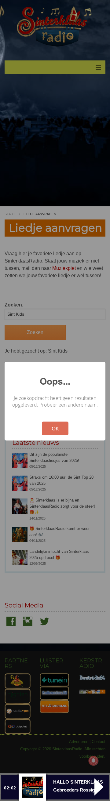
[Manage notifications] (93, 761)
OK (55, 428)
